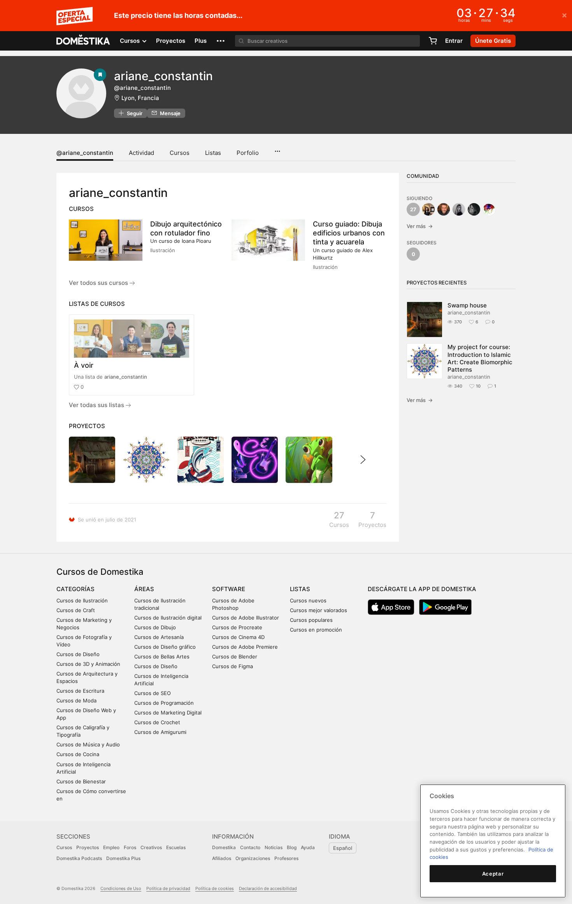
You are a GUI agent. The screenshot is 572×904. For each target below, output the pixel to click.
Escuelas (176, 847)
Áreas (144, 589)
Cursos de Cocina (77, 754)
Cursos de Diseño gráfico (165, 647)
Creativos (151, 847)
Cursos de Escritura (80, 691)
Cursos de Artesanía (159, 637)
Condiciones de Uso (120, 888)
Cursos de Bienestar (81, 781)
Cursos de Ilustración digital (168, 617)
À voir (83, 365)
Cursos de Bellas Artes (161, 656)
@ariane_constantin (84, 152)
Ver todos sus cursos (99, 282)
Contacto (250, 847)
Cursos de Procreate (237, 627)
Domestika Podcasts (79, 858)
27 (413, 209)
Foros (130, 847)
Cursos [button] (130, 40)
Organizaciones (252, 858)
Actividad (141, 152)
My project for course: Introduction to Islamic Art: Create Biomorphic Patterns (479, 358)
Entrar (454, 40)
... (277, 149)
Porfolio (248, 152)
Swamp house (467, 305)
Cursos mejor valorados (318, 610)
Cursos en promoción (316, 630)
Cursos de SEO (152, 693)
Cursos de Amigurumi (160, 732)
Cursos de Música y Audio (88, 744)
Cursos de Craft (75, 610)
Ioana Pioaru (196, 241)
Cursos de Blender (234, 656)
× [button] (564, 15)
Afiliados (221, 858)
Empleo (111, 847)
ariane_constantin (125, 377)
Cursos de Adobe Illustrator (245, 617)
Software (228, 589)
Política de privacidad (168, 888)
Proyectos (170, 40)
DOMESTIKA (83, 41)
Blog (292, 847)
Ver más (420, 226)
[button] (220, 41)
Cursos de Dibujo (155, 627)
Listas (213, 152)
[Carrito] (432, 41)
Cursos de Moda (76, 700)
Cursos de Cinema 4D (238, 637)
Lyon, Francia (140, 98)
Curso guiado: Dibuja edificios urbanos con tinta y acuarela (349, 233)
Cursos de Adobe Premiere (245, 647)
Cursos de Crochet (157, 722)
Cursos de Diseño (78, 654)
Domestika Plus (123, 858)
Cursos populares (311, 620)
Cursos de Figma (232, 666)
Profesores (286, 858)
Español (342, 848)
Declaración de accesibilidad (268, 888)
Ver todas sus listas (97, 405)
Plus (201, 40)
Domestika (224, 847)
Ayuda (308, 847)
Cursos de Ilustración (82, 600)
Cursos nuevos (308, 600)
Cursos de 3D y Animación (88, 664)
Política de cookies (214, 888)
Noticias (273, 847)
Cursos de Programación (164, 703)
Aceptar (493, 874)
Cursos (179, 152)
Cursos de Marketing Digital (168, 712)
